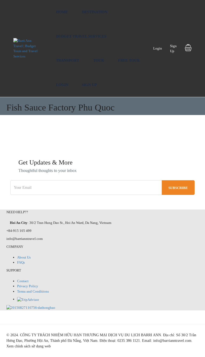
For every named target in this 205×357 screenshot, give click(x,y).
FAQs (21, 262)
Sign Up (89, 85)
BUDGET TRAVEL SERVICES (81, 36)
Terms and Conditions (33, 291)
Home (62, 12)
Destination (94, 12)
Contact (23, 281)
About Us (24, 257)
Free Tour (129, 61)
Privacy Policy (27, 286)
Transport (67, 61)
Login (62, 85)
